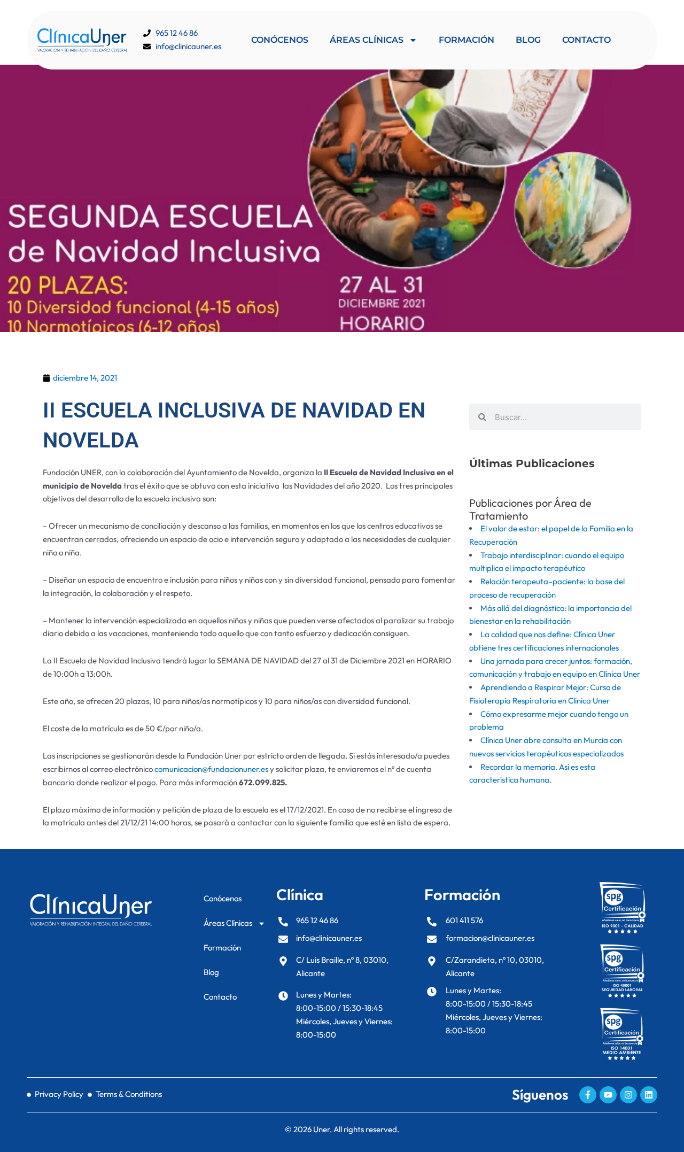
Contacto (586, 40)
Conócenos (279, 40)
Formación (466, 40)
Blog (528, 40)
